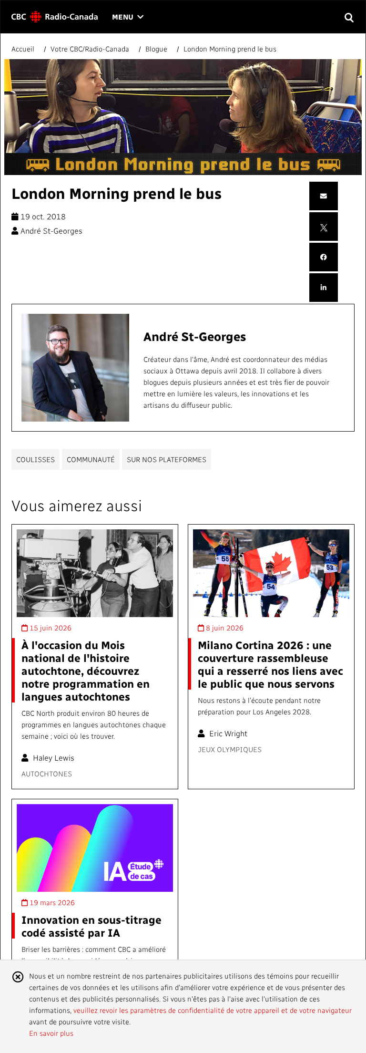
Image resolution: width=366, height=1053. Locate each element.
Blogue (156, 48)
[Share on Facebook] (323, 257)
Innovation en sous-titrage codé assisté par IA (91, 926)
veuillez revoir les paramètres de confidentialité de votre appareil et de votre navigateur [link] (212, 1010)
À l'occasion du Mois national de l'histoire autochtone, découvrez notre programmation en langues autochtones (85, 670)
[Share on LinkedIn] (323, 287)
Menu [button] (127, 17)
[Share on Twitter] (323, 226)
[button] (349, 17)
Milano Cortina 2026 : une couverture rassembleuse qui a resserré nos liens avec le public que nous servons (270, 664)
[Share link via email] (323, 196)
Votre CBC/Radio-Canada (90, 48)
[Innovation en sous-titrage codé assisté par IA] (95, 848)
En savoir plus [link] (51, 1033)
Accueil (23, 48)
